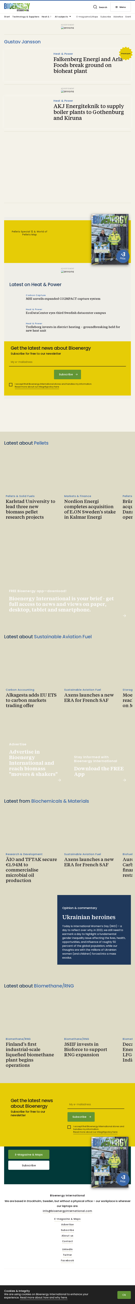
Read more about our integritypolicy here (37, 386)
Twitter (67, 1255)
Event (128, 17)
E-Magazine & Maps (29, 1155)
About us (67, 1235)
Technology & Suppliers (25, 17)
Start (7, 17)
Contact (67, 1241)
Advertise (118, 17)
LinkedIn (67, 1249)
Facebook (67, 1260)
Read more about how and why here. (44, 1297)
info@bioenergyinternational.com (67, 1211)
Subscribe (105, 17)
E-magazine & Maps (87, 17)
